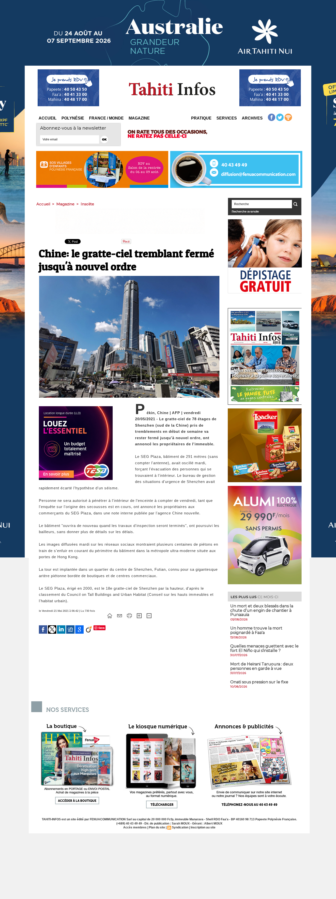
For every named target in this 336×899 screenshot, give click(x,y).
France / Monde (106, 118)
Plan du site (157, 827)
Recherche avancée (245, 211)
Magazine (139, 118)
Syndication (180, 827)
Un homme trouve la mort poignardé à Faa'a (256, 630)
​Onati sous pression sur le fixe (259, 682)
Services (226, 118)
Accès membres (135, 827)
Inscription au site (203, 827)
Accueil (48, 118)
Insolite (87, 204)
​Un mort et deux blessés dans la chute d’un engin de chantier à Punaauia (261, 610)
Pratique (201, 118)
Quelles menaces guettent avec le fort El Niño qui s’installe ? (264, 648)
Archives (252, 118)
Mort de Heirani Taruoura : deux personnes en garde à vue (261, 666)
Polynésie (72, 118)
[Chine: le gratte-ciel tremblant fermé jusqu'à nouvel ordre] (129, 277)
